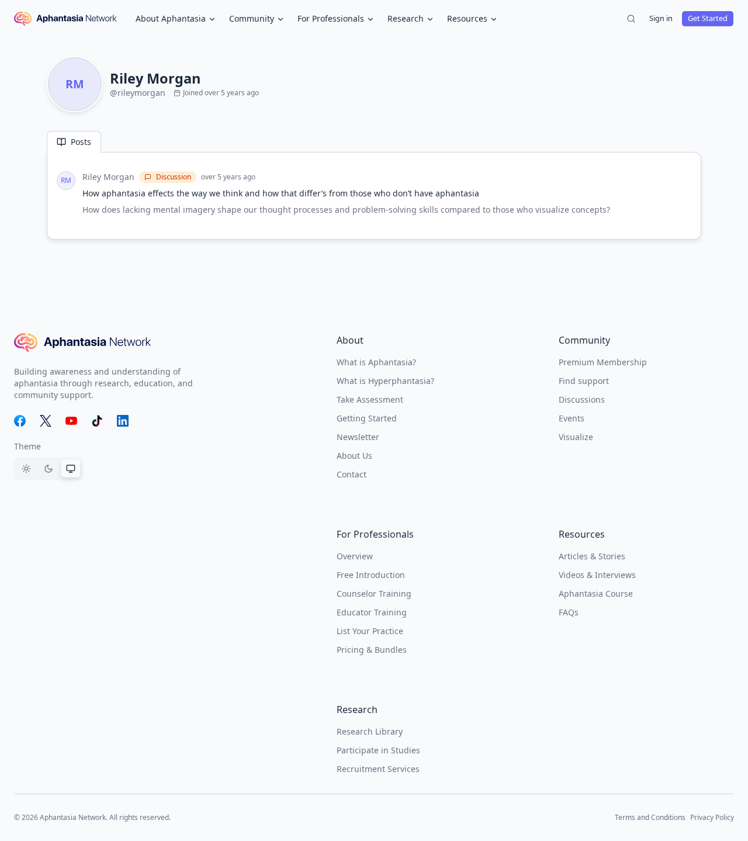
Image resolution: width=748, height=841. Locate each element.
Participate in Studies (378, 750)
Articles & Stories (592, 556)
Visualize (576, 436)
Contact (351, 474)
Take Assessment (370, 399)
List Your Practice (370, 630)
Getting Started (367, 418)
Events (571, 418)
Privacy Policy (712, 817)
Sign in (661, 18)
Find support (584, 380)
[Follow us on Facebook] (20, 421)
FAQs (569, 612)
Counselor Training (374, 593)
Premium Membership (603, 362)
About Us (354, 455)
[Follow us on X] (45, 421)
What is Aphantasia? (376, 362)
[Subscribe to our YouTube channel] (71, 421)
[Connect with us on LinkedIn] (123, 421)
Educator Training (372, 612)
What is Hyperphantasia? (385, 380)
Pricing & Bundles (372, 649)
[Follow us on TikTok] (97, 421)
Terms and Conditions (650, 817)
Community (251, 18)
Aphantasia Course (596, 593)
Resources (467, 18)
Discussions (582, 399)
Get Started (708, 18)
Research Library (370, 731)
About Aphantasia (171, 18)
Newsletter (358, 436)
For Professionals (330, 18)
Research (405, 18)
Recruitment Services (378, 768)
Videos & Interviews (597, 574)
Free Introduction (371, 574)
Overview (355, 556)
